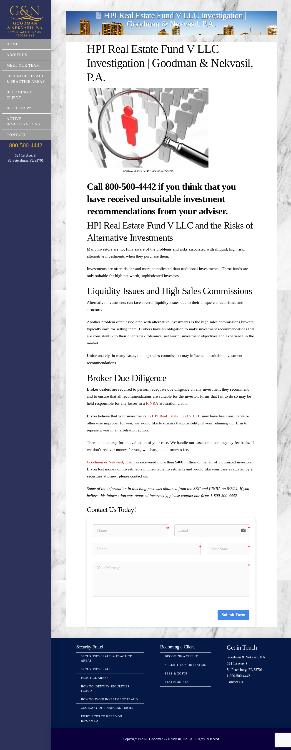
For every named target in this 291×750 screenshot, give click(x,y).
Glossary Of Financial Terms (107, 707)
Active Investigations (23, 121)
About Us (17, 55)
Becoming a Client (19, 95)
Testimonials (177, 682)
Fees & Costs (176, 673)
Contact (16, 135)
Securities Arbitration (185, 665)
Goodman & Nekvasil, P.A (109, 462)
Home (12, 44)
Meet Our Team (23, 65)
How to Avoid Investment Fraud (109, 699)
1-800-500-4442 (238, 676)
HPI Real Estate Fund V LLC (176, 416)
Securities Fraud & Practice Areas (26, 78)
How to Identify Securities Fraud (105, 688)
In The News (20, 108)
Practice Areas (94, 677)
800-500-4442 (25, 145)
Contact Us (235, 682)
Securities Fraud (96, 669)
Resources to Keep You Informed (101, 718)
